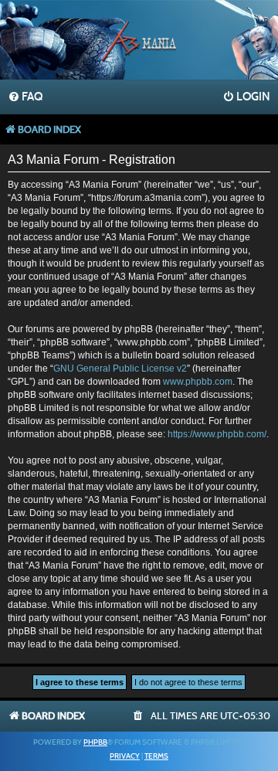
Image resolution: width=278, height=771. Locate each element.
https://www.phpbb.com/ (217, 434)
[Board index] (139, 42)
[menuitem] (25, 97)
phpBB (95, 742)
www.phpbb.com (197, 381)
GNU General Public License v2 (120, 368)
